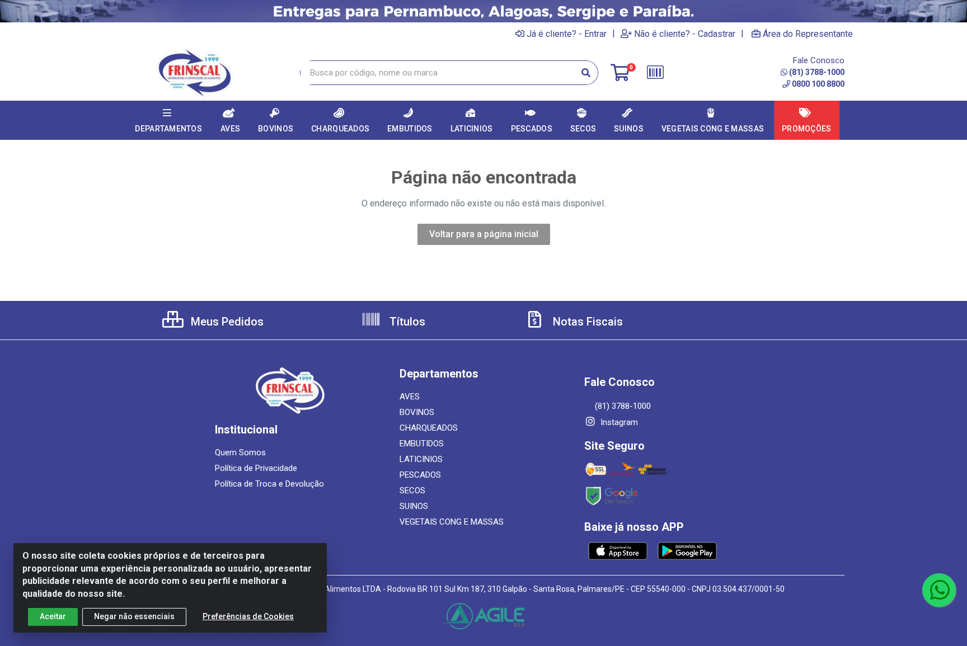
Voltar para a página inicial (483, 234)
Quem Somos (240, 452)
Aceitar (53, 616)
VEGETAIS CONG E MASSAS (452, 522)
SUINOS (414, 506)
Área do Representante (808, 33)
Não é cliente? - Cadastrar (684, 33)
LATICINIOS (421, 459)
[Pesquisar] (586, 72)
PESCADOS (420, 475)
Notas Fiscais (586, 321)
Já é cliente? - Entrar (567, 33)
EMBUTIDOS (422, 443)
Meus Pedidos (226, 321)
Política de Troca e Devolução (269, 484)
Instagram (618, 422)
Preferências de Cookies (248, 616)
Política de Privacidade (256, 468)
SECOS (412, 490)
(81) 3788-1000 (816, 72)
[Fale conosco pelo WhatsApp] (939, 590)
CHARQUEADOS (429, 428)
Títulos (406, 321)
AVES (410, 397)
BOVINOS (417, 412)
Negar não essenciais (134, 616)
